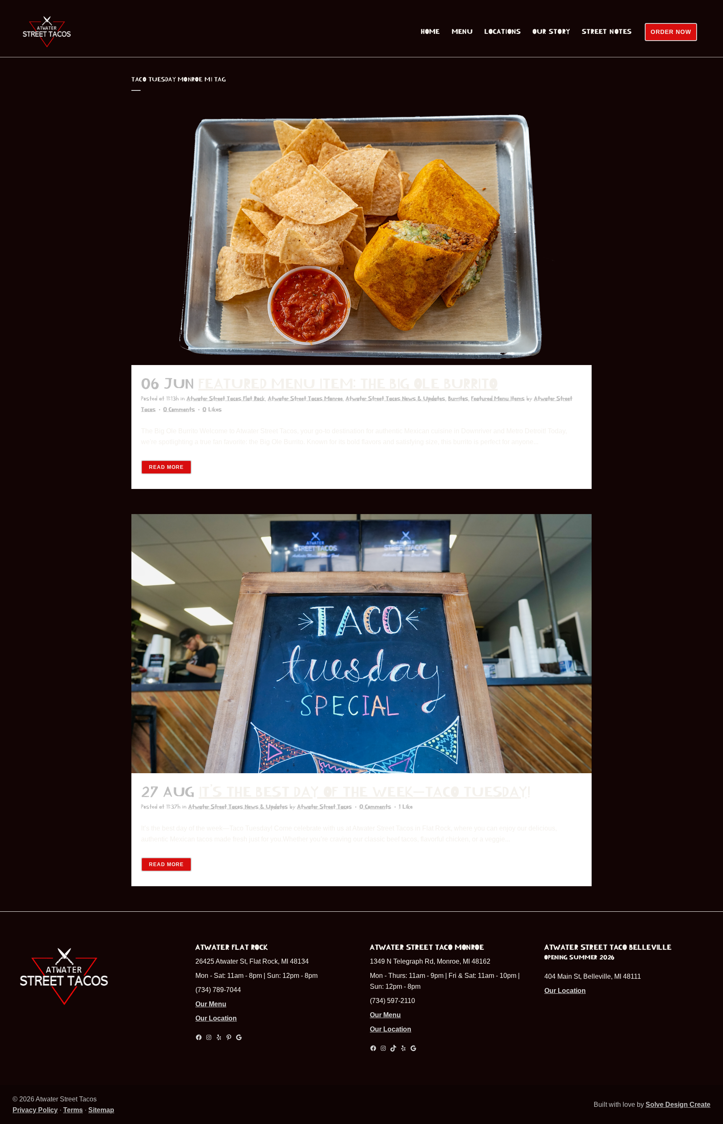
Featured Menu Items (498, 398)
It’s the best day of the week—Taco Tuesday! (364, 792)
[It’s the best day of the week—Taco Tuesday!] (361, 643)
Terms (73, 1110)
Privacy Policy (35, 1110)
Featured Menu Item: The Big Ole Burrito (348, 384)
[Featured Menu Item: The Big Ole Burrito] (361, 235)
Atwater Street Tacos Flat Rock (226, 398)
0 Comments (179, 409)
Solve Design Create (678, 1104)
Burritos (458, 398)
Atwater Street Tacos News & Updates (395, 398)
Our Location (216, 1018)
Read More (166, 467)
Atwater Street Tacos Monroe (305, 398)
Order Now (671, 31)
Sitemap (101, 1110)
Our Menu (210, 1004)
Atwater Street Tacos (324, 806)
